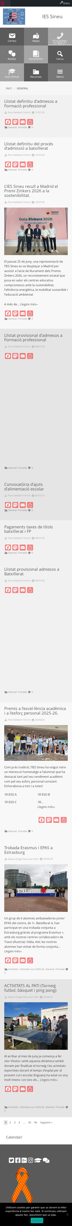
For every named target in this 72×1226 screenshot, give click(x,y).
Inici (9, 88)
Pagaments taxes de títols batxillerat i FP (28, 529)
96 (35, 1122)
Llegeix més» (29, 304)
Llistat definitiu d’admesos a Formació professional (30, 103)
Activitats (13, 969)
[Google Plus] (24, 1160)
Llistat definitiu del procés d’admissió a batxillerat (28, 146)
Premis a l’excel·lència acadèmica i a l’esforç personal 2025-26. (35, 711)
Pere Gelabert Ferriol (19, 112)
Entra (66, 3)
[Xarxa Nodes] (46, 1160)
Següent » (46, 1122)
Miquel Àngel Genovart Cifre (23, 859)
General (12, 127)
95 (29, 1122)
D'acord (37, 1220)
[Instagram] (30, 1160)
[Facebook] (17, 1160)
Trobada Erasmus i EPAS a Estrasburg (28, 850)
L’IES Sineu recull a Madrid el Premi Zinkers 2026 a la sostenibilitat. (31, 191)
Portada (22, 127)
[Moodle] (38, 1160)
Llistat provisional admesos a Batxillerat (31, 571)
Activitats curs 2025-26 (32, 969)
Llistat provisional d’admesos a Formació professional (33, 338)
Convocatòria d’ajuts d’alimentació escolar (24, 487)
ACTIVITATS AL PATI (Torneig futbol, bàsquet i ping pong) (30, 988)
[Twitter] (11, 1160)
